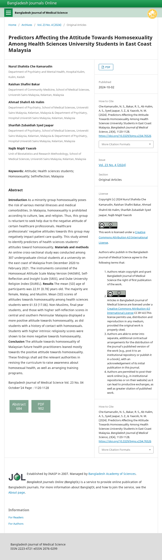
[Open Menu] (8, 12)
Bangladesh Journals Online (32, 2)
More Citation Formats (116, 144)
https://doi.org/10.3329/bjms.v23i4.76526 (125, 136)
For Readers (15, 517)
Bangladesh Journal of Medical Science (41, 13)
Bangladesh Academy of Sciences (112, 474)
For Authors (15, 524)
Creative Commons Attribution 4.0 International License (123, 237)
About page (16, 492)
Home (12, 25)
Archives (27, 25)
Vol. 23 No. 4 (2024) (49, 25)
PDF (107, 67)
